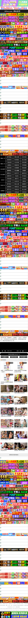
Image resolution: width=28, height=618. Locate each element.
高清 (18, 350)
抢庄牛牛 (17, 173)
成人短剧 (24, 189)
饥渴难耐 (17, 167)
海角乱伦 (17, 186)
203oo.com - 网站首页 (12, 11)
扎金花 (16, 175)
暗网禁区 (9, 186)
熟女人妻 (17, 184)
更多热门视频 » (23, 360)
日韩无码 (24, 192)
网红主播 (17, 157)
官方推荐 (3, 174)
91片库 (9, 181)
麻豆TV (17, 178)
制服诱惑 (24, 186)
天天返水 (24, 175)
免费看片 (3, 190)
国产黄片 (9, 184)
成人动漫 (24, 159)
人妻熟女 (9, 165)
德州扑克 (24, 173)
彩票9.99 (9, 175)
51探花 (24, 178)
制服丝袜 (17, 165)
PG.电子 (23, 357)
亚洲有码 (9, 159)
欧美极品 (17, 159)
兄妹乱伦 (17, 189)
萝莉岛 (24, 181)
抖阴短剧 (17, 192)
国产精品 (9, 157)
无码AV (3, 180)
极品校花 (9, 192)
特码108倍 (14, 357)
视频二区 (3, 163)
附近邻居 (9, 167)
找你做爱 (24, 167)
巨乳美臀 (24, 162)
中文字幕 (17, 162)
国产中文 (9, 189)
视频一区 (3, 158)
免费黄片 (24, 184)
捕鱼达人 (9, 173)
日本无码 (24, 157)
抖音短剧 (9, 178)
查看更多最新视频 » (14, 454)
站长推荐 (3, 169)
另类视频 (24, 165)
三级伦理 (9, 162)
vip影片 (5, 357)
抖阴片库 (3, 185)
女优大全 (17, 181)
